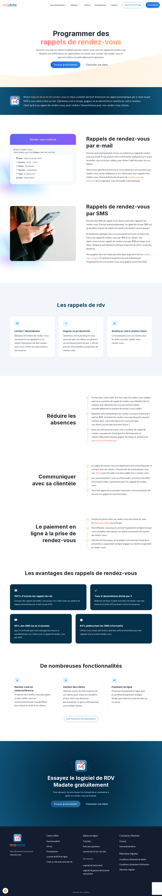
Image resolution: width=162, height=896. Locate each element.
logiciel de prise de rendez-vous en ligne (53, 96)
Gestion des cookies (81, 892)
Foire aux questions (91, 846)
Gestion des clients (74, 686)
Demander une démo (97, 64)
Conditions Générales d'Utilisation (134, 864)
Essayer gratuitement (65, 64)
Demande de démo (127, 846)
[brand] (10, 5)
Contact (114, 5)
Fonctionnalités (57, 5)
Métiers (74, 5)
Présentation (100, 5)
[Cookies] (5, 891)
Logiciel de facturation (93, 865)
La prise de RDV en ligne (56, 856)
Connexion (153, 5)
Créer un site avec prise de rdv (59, 862)
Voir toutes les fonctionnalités (81, 718)
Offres (87, 5)
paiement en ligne (102, 522)
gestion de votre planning (104, 440)
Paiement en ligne (122, 686)
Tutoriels (87, 841)
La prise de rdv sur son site (94, 851)
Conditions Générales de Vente (132, 859)
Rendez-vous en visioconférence (23, 688)
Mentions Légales (127, 869)
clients (98, 473)
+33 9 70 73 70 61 (132, 5)
